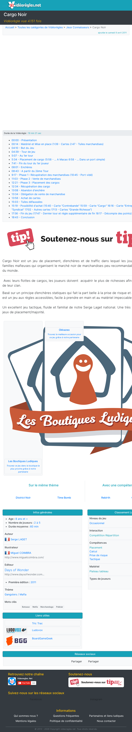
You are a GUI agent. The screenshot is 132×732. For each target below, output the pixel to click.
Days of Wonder (17, 570)
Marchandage (46, 607)
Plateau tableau (99, 571)
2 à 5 (37, 522)
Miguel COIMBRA (21, 552)
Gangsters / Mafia (15, 594)
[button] (23, 398)
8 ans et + (21, 518)
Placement (96, 547)
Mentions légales (26, 721)
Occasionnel (97, 523)
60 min (34, 526)
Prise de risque (99, 555)
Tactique (95, 559)
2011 (33, 582)
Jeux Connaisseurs (77, 27)
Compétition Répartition (104, 535)
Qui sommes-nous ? (26, 715)
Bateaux (26, 607)
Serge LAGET (19, 539)
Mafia (35, 607)
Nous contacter (106, 721)
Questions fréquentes (66, 715)
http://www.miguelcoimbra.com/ (24, 557)
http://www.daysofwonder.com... (24, 574)
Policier (59, 607)
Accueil (9, 27)
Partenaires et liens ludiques (106, 715)
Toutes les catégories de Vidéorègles (40, 27)
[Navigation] (5, 6)
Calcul (93, 551)
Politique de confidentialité (66, 721)
